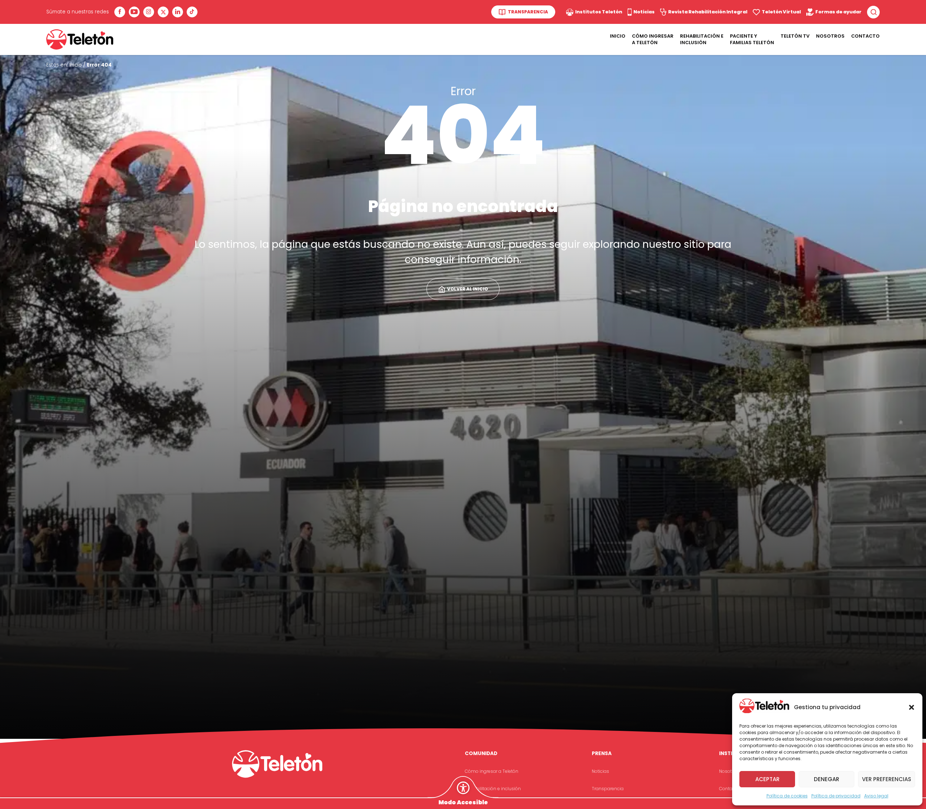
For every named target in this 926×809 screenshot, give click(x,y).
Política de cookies (787, 796)
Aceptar (767, 779)
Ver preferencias (886, 779)
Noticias (600, 771)
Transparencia (608, 788)
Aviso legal (876, 796)
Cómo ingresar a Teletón (653, 39)
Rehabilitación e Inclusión (701, 39)
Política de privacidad (836, 796)
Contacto (865, 36)
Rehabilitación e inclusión (493, 788)
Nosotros (830, 36)
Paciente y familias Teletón (752, 39)
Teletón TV (795, 36)
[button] (911, 707)
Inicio (617, 36)
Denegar (826, 779)
